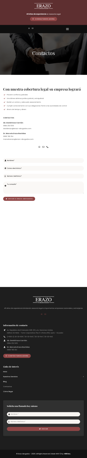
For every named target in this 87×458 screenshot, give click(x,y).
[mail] (32, 28)
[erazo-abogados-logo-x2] (43, 297)
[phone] (47, 147)
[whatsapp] (29, 28)
